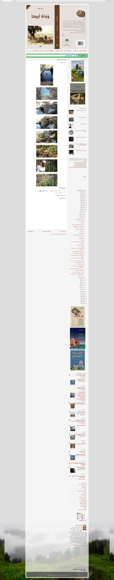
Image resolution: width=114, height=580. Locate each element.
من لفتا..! (82, 222)
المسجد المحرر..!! (80, 221)
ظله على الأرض (59, 50)
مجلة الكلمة (84, 495)
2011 (84, 296)
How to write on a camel (80, 455)
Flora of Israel (82, 479)
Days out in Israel (81, 425)
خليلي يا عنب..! (81, 246)
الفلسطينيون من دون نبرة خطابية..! (77, 248)
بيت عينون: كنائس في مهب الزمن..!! (77, 260)
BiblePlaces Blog (81, 387)
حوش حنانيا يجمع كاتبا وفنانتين (78, 251)
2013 (84, 293)
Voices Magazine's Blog (79, 434)
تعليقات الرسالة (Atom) (55, 234)
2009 (84, 300)
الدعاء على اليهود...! (80, 244)
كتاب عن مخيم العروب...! (79, 219)
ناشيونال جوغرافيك (82, 497)
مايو (83, 282)
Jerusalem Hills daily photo (79, 402)
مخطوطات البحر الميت (49, 50)
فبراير (82, 287)
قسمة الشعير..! (81, 238)
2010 (84, 298)
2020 (84, 202)
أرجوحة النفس (83, 123)
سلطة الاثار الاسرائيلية (82, 490)
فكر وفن (84, 492)
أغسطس (82, 277)
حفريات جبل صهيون (82, 484)
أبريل (83, 284)
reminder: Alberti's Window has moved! (81, 469)
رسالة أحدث (63, 231)
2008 (84, 301)
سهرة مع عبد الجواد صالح (81, 150)
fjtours (83, 442)
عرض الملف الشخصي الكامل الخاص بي (78, 545)
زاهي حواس (84, 486)
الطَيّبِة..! (82, 240)
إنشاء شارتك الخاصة (74, 564)
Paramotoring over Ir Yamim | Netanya (81, 381)
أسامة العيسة (78, 525)
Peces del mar (82, 376)
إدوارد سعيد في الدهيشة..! (79, 227)
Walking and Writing (80, 454)
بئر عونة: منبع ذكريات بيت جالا (78, 272)
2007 (84, 303)
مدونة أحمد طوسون (81, 411)
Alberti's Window (81, 467)
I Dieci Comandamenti (81, 404)
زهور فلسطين (83, 487)
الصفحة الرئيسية (83, 50)
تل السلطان (84, 482)
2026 (84, 191)
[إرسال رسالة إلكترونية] (47, 190)
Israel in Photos (81, 379)
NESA (85, 508)
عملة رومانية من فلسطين (81, 137)
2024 (84, 195)
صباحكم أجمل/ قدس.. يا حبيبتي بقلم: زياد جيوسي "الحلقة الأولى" (80, 413)
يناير (83, 289)
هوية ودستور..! (81, 236)
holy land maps (83, 501)
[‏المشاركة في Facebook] (40, 191)
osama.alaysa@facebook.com (80, 166)
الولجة (60, 192)
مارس (82, 285)
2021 (84, 200)
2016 (84, 209)
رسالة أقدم (30, 231)
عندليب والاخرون (67, 50)
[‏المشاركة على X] (42, 191)
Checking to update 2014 (80, 443)
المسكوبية (75, 50)
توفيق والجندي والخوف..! (79, 270)
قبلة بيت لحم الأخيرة (37, 50)
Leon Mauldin (83, 505)
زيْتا (85, 489)
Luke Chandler (83, 506)
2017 (84, 207)
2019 (84, 204)
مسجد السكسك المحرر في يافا (78, 224)
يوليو (83, 278)
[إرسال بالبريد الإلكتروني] (44, 191)
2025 (84, 193)
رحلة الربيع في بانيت (82, 117)
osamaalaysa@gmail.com (81, 163)
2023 (84, 197)
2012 (84, 294)
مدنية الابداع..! (81, 249)
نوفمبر (82, 214)
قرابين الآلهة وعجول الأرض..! (78, 253)
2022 (84, 198)
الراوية (82, 7)
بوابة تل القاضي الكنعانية (81, 110)
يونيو (83, 280)
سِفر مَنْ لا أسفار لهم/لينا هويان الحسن (76, 268)
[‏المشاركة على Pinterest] (39, 191)
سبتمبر (82, 217)
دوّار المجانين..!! (81, 233)
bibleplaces (84, 500)
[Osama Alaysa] (73, 563)
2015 (84, 211)
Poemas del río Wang (80, 375)
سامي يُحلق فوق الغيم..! (79, 262)
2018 (84, 205)
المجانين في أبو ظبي (80, 229)
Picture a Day (82, 392)
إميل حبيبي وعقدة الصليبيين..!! (78, 234)
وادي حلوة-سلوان (83, 498)
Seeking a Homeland (80, 420)
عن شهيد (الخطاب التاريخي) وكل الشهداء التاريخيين (81, 144)
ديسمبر (82, 212)
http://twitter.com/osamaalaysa (80, 162)
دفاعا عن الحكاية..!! (80, 264)
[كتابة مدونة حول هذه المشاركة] (43, 191)
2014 (84, 291)
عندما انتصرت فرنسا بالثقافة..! (78, 226)
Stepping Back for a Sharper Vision (81, 436)
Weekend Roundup (81, 388)
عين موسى (57, 192)
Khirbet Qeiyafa (83, 503)
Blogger (48, 575)
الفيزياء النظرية (82, 451)
